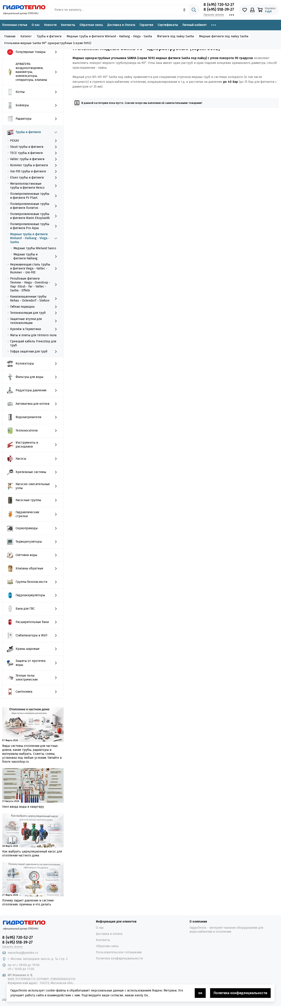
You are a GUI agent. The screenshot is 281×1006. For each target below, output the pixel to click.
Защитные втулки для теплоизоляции (26, 321)
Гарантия (146, 25)
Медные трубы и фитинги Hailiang (25, 256)
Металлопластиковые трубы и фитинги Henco (27, 186)
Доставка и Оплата (121, 25)
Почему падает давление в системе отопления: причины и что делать (28, 902)
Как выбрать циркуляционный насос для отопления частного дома (32, 853)
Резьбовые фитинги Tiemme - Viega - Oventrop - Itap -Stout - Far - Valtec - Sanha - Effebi (30, 284)
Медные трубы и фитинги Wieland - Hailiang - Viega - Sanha (30, 238)
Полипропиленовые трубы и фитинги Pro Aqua (29, 226)
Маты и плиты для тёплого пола (33, 335)
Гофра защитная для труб (28, 351)
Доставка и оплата (109, 934)
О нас (36, 25)
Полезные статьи (14, 25)
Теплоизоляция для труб (28, 313)
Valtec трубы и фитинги (27, 159)
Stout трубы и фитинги (26, 147)
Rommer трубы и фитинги (29, 165)
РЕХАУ (14, 141)
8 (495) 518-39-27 (219, 9)
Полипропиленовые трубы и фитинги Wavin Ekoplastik (30, 216)
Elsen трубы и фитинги (27, 177)
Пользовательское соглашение (119, 952)
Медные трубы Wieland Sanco (34, 248)
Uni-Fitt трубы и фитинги (28, 171)
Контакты (68, 25)
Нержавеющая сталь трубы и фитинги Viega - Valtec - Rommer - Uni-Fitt (30, 268)
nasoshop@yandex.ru (23, 953)
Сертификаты (168, 25)
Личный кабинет (194, 25)
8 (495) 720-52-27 (219, 4)
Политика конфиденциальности (119, 958)
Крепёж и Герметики (25, 329)
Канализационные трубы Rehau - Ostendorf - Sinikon (29, 298)
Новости (50, 25)
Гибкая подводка (22, 307)
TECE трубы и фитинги (26, 153)
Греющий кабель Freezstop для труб (33, 343)
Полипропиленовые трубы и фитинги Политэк (29, 206)
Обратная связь (91, 25)
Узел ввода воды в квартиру (23, 807)
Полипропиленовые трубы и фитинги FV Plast (29, 196)
